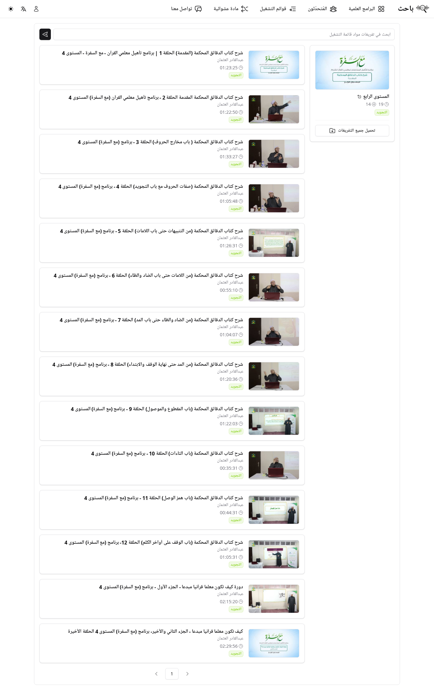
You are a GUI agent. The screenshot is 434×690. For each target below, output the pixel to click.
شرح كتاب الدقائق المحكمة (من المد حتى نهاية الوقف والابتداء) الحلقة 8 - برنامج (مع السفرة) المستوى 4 (147, 364)
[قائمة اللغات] (23, 9)
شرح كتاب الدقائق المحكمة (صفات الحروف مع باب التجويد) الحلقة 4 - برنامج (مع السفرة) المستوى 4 (150, 186)
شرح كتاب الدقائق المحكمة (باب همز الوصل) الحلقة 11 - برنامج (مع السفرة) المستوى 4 (163, 498)
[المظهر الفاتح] (11, 9)
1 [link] (172, 674)
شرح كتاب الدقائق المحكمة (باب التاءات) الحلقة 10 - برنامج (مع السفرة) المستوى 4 (167, 453)
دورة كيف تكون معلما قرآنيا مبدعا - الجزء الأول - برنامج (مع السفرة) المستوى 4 (171, 587)
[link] (187, 674)
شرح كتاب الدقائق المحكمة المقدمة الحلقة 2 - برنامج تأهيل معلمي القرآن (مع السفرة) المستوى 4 (156, 97)
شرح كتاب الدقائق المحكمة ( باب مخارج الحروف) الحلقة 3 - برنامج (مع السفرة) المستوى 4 (160, 142)
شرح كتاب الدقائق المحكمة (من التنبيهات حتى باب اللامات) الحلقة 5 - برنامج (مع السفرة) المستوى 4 (151, 231)
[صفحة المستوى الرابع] (359, 96)
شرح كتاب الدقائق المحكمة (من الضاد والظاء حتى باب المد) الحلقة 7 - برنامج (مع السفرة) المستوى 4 (151, 320)
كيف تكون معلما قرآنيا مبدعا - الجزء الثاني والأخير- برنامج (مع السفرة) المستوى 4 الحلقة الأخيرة (155, 631)
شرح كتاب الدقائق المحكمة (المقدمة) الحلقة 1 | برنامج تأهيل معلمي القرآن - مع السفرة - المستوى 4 (152, 53)
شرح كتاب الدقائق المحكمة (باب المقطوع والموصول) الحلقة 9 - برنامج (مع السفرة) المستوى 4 (157, 409)
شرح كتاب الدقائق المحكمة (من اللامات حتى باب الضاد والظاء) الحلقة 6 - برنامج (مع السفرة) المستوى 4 (148, 275)
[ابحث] (45, 34)
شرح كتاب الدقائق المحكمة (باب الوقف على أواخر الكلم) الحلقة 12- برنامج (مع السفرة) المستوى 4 (153, 542)
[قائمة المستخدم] (36, 9)
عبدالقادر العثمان (230, 60)
